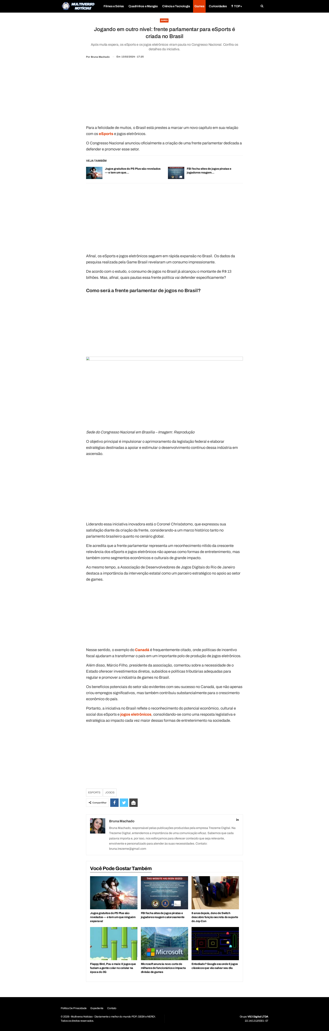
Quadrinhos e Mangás (143, 6)
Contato (111, 1008)
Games (199, 6)
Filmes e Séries (114, 6)
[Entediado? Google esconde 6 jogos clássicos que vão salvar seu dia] (215, 943)
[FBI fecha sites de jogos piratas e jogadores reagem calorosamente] (176, 173)
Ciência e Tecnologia (176, 6)
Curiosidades (218, 6)
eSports (94, 792)
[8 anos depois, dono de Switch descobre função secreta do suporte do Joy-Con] (215, 892)
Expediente (96, 1008)
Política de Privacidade (74, 1008)
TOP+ (238, 6)
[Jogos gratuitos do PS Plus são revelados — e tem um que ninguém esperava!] (94, 173)
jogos (109, 792)
